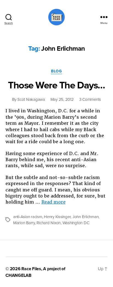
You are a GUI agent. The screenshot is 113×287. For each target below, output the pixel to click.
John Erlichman (85, 216)
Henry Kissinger (57, 216)
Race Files (31, 269)
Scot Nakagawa (31, 99)
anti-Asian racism (27, 216)
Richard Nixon (48, 222)
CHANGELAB (18, 275)
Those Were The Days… (56, 85)
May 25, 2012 (62, 99)
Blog (56, 71)
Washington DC (76, 222)
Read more (53, 202)
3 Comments (90, 99)
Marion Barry (24, 222)
